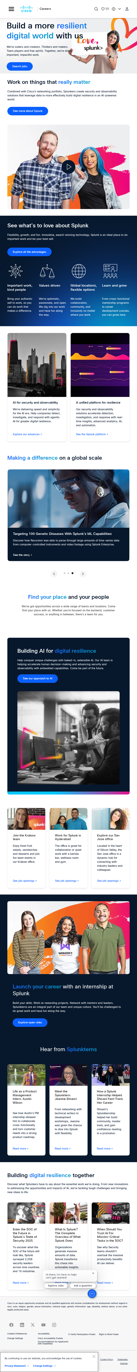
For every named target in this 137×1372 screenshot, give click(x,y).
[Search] (96, 9)
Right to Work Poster (109, 1335)
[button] (127, 9)
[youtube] (43, 1325)
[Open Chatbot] (92, 1293)
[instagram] (54, 1325)
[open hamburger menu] (11, 9)
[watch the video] (68, 167)
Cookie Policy (106, 1360)
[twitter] (33, 1325)
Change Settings (15, 1339)
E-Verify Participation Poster (81, 1335)
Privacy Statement (15, 1365)
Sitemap (124, 1364)
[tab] (64, 573)
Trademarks (122, 1360)
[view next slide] (83, 574)
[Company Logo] (26, 9)
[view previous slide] (54, 574)
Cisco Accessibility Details (50, 1339)
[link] (20, 66)
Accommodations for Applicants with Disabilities (53, 1343)
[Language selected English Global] (117, 9)
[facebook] (11, 1325)
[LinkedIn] (22, 1325)
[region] (49, 1362)
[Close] (94, 1356)
